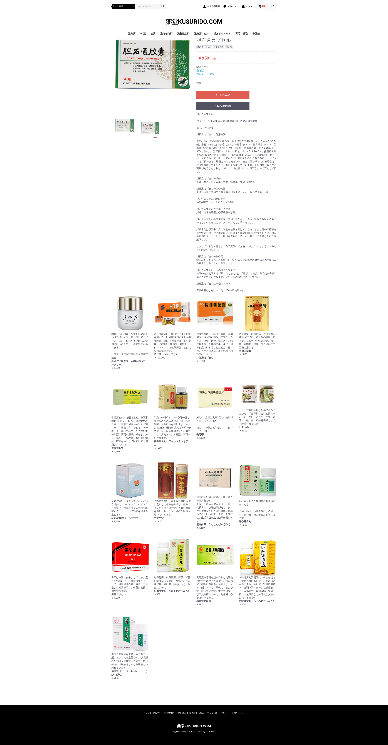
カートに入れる (223, 95)
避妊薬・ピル (201, 33)
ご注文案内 (169, 713)
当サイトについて (151, 713)
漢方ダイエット (222, 33)
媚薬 (153, 33)
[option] (152, 64)
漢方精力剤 (166, 33)
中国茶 (256, 33)
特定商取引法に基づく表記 (191, 713)
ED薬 (143, 33)
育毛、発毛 (242, 33)
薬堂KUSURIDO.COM (194, 21)
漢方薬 (131, 33)
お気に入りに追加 (222, 106)
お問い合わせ (238, 713)
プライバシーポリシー (217, 713)
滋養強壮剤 (183, 33)
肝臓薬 (211, 73)
